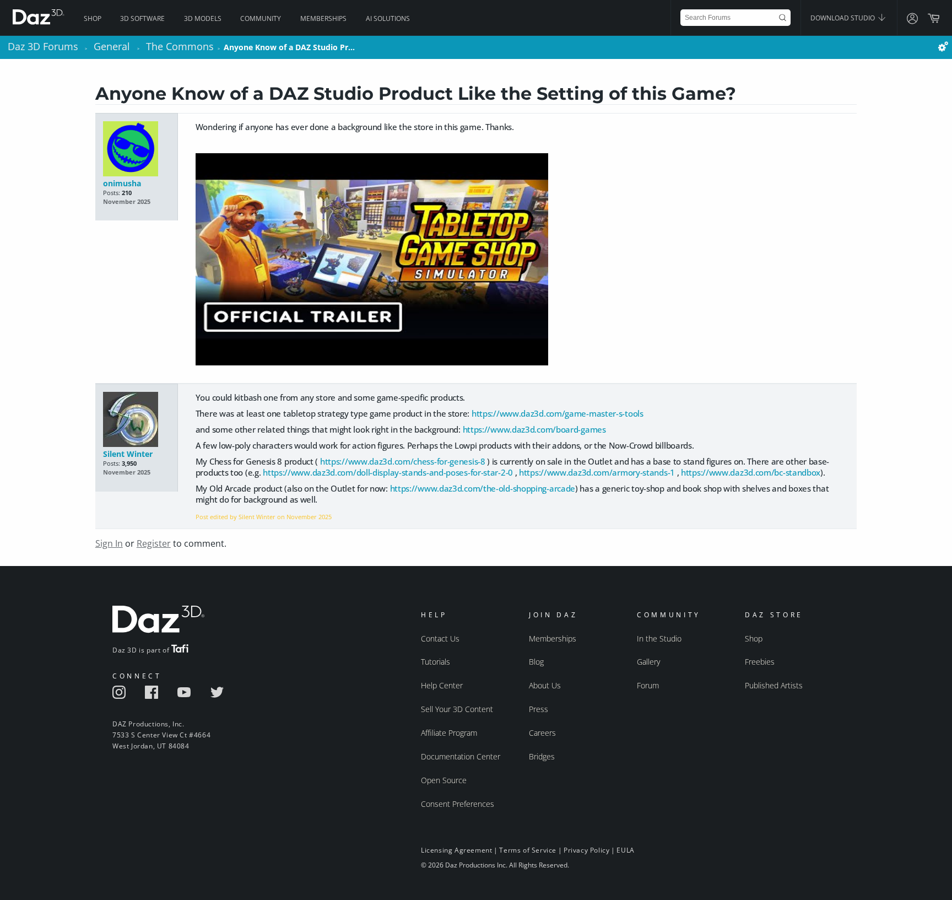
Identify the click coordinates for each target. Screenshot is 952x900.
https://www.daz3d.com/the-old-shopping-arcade (483, 488)
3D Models (202, 18)
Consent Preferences (457, 804)
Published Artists (774, 685)
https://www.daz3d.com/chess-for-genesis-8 (402, 461)
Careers (542, 732)
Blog (536, 661)
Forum (648, 685)
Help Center (442, 685)
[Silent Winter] (136, 420)
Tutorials (435, 661)
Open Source (444, 780)
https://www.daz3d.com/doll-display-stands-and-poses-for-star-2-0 (388, 472)
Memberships (323, 18)
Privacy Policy (586, 850)
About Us (545, 685)
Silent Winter (128, 454)
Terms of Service (527, 850)
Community (260, 18)
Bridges (542, 756)
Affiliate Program (449, 732)
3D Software (142, 18)
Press (538, 709)
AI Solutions (388, 18)
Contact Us (440, 638)
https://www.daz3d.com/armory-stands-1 (597, 472)
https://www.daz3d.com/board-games (534, 429)
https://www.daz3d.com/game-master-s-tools (557, 413)
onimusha (122, 183)
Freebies (760, 661)
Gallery (648, 661)
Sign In (109, 543)
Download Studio (843, 18)
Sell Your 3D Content (457, 709)
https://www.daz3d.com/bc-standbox (750, 472)
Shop (92, 18)
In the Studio (659, 638)
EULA (625, 850)
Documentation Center (460, 756)
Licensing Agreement (456, 850)
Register (154, 543)
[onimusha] (136, 149)
